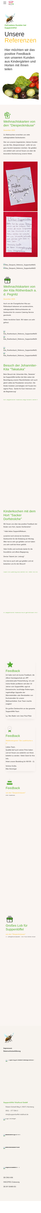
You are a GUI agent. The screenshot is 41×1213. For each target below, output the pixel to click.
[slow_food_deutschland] (12, 1156)
